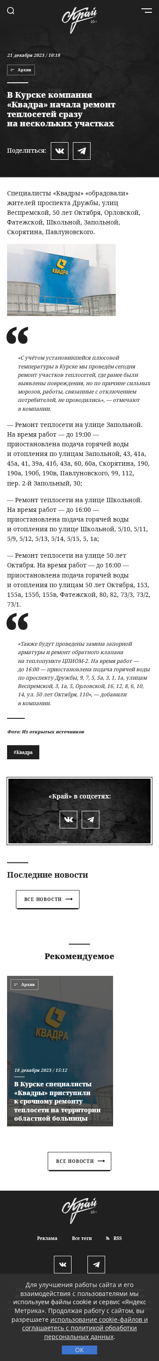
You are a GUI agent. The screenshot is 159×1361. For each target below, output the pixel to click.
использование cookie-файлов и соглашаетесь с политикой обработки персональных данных (85, 1328)
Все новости (43, 899)
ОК (79, 1350)
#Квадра (23, 752)
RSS (117, 1238)
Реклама (47, 1238)
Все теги (82, 1238)
